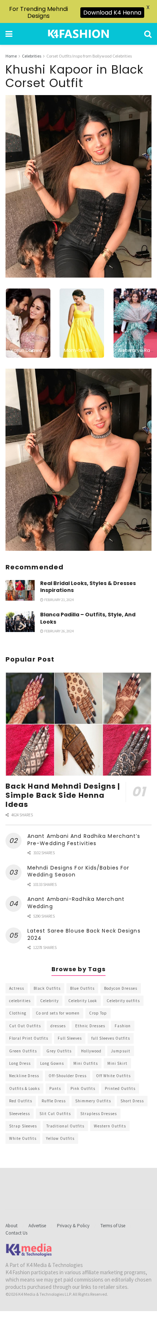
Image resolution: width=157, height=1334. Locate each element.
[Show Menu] (8, 34)
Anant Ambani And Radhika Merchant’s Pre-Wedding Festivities (84, 839)
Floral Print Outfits (28, 1038)
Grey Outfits (59, 1051)
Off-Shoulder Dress (68, 1075)
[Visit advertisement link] (78, 460)
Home (11, 56)
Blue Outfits (82, 988)
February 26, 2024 (58, 631)
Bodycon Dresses (120, 988)
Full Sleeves (70, 1038)
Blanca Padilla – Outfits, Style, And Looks (87, 618)
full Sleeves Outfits (110, 1038)
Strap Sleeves (23, 1126)
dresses (58, 1025)
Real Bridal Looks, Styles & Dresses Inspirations (88, 587)
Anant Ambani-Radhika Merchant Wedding (76, 902)
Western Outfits (110, 1126)
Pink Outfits (82, 1088)
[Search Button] (148, 34)
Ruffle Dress (54, 1100)
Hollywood (91, 1051)
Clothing (17, 1013)
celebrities (20, 1000)
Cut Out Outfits (25, 1025)
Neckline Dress (24, 1075)
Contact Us (16, 1233)
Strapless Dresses (98, 1113)
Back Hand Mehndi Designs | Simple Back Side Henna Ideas (62, 795)
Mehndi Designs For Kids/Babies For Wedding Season (78, 871)
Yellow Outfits (60, 1138)
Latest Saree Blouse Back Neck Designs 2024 (84, 934)
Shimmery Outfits (93, 1100)
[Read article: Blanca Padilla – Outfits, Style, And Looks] (20, 621)
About (11, 1226)
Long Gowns (52, 1063)
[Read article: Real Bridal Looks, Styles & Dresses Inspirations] (20, 590)
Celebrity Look (82, 1000)
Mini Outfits (85, 1063)
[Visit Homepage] (78, 34)
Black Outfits (47, 988)
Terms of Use (112, 1226)
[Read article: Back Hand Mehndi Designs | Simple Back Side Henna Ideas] (78, 724)
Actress (16, 988)
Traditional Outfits (65, 1126)
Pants (55, 1088)
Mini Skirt (117, 1063)
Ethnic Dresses (90, 1025)
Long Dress (20, 1063)
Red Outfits (20, 1100)
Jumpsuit (120, 1051)
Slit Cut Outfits (55, 1113)
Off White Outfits (113, 1075)
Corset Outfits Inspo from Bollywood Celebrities (89, 56)
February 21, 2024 (58, 599)
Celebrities (31, 56)
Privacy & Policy (73, 1226)
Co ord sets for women (58, 1013)
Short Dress (132, 1100)
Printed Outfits (120, 1088)
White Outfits (23, 1138)
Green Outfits (23, 1051)
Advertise (37, 1226)
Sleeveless (19, 1113)
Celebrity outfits (123, 1000)
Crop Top (98, 1013)
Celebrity (49, 1000)
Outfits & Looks (24, 1088)
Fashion (123, 1025)
